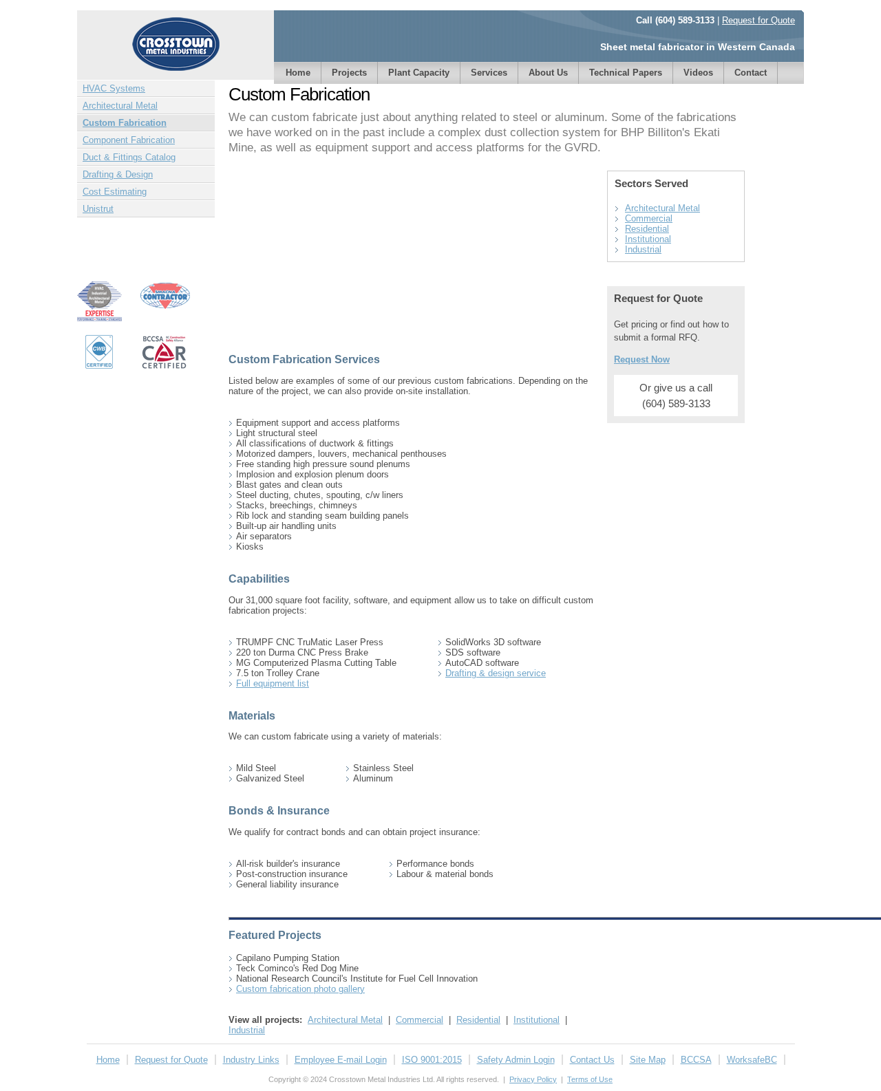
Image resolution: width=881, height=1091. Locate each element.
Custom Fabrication (125, 123)
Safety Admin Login (516, 1060)
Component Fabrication (129, 140)
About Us (548, 72)
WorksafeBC (752, 1060)
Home (298, 72)
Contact (750, 72)
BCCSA (696, 1060)
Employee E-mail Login (341, 1060)
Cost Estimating (115, 191)
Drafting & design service (495, 673)
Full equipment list (272, 683)
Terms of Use (590, 1079)
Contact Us (592, 1060)
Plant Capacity (418, 72)
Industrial (247, 1030)
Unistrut (98, 209)
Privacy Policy (533, 1079)
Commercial (419, 1020)
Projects (349, 72)
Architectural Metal (120, 105)
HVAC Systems (114, 88)
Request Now (642, 359)
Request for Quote (758, 20)
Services (489, 72)
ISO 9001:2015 (432, 1060)
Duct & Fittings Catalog (129, 157)
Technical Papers (625, 72)
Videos (698, 72)
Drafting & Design (118, 174)
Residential (478, 1020)
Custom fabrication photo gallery (300, 989)
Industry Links (251, 1060)
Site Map (648, 1060)
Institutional (536, 1020)
